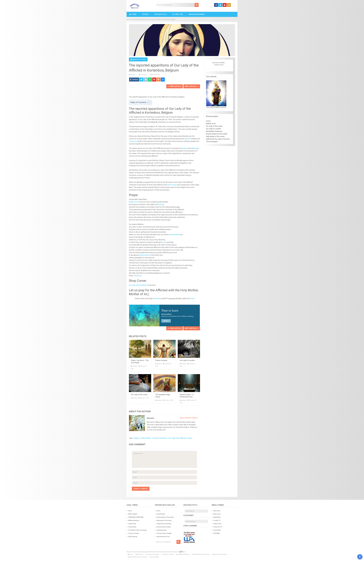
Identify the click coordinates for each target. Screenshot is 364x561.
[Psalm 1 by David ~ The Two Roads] (140, 349)
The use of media (133, 533)
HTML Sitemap (132, 536)
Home (133, 14)
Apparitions (136, 59)
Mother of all (160, 14)
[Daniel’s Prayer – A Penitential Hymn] (189, 383)
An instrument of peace (164, 527)
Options (166, 321)
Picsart (192, 298)
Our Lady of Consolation (138, 285)
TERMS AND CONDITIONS (135, 517)
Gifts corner (216, 511)
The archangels (212, 142)
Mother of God (134, 202)
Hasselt (155, 438)
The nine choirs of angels (164, 533)
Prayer (143, 59)
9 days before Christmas (164, 523)
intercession (172, 185)
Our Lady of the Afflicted (177, 438)
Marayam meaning (197, 14)
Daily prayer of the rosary (215, 136)
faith (188, 139)
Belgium (136, 438)
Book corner (217, 514)
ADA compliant (132, 514)
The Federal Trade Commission (137, 530)
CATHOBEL (216, 533)
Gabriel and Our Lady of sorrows (218, 139)
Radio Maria (216, 517)
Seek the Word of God (163, 536)
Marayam (132, 74)
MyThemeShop (160, 552)
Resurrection (145, 255)
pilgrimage (195, 148)
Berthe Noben (146, 438)
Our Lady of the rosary (139, 395)
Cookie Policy (132, 523)
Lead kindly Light (161, 530)
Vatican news (217, 523)
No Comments (156, 74)
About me (179, 14)
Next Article (191, 86)
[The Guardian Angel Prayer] (164, 383)
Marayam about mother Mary (135, 552)
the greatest (175, 235)
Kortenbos (163, 438)
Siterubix (174, 552)
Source (138, 276)
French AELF (217, 530)
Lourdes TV (216, 520)
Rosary (145, 14)
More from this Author (188, 418)
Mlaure (184, 552)
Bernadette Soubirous (214, 131)
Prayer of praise (161, 360)
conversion (133, 141)
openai (157, 298)
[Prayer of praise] (164, 349)
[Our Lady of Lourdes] (189, 349)
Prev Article (175, 86)
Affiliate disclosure (133, 520)
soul (164, 242)
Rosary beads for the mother (217, 134)
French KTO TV (217, 527)
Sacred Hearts (161, 514)
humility (161, 204)
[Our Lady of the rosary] (140, 383)
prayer (185, 148)
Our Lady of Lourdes (187, 360)
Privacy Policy (132, 527)
